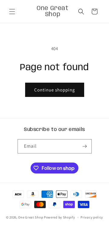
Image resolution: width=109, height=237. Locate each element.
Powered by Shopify (59, 217)
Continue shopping (54, 90)
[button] (12, 11)
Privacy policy (92, 217)
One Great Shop (30, 217)
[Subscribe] (84, 146)
